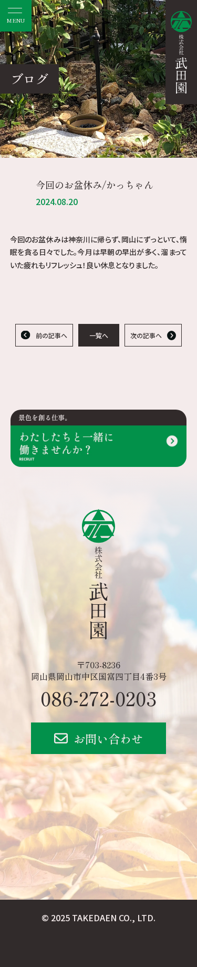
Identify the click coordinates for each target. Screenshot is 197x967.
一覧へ (98, 335)
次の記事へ (146, 335)
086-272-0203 (98, 697)
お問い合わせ (108, 738)
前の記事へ (51, 335)
